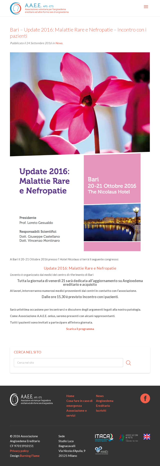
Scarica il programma (80, 329)
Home (70, 396)
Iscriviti (101, 410)
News (58, 43)
